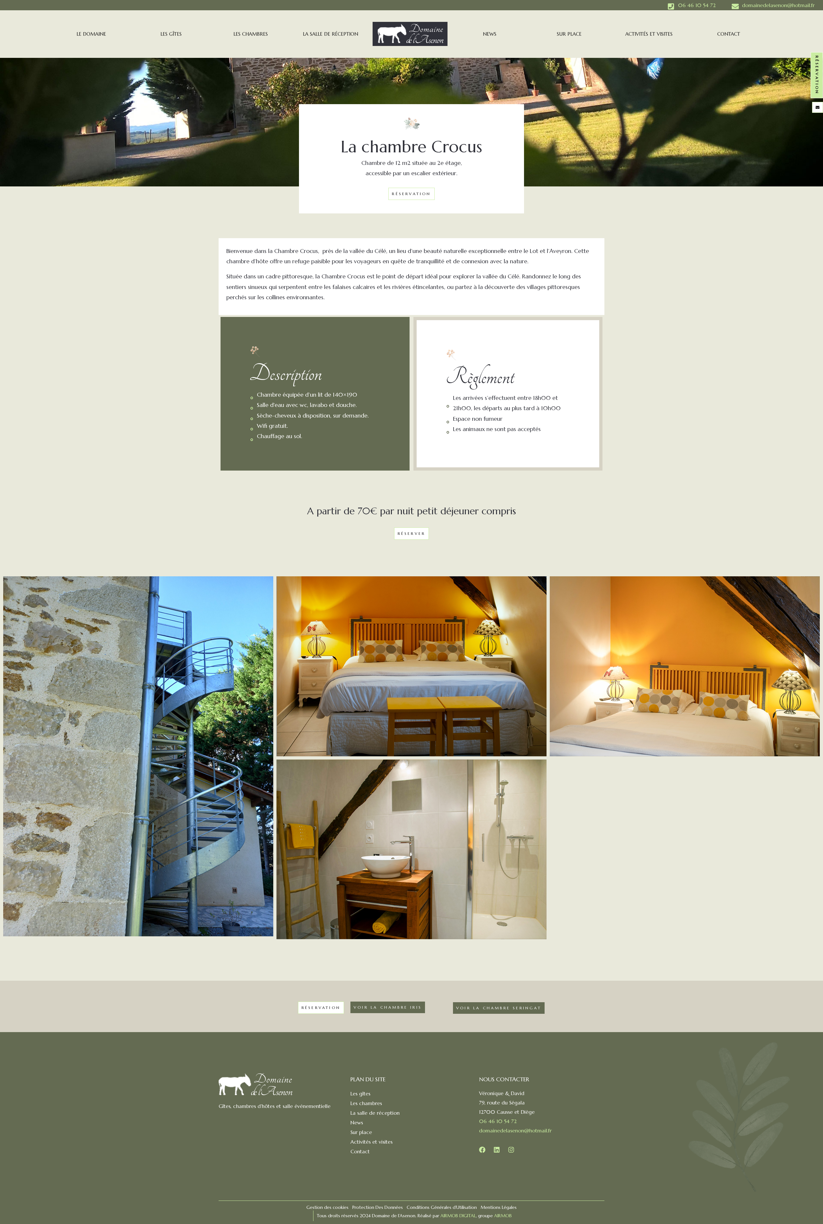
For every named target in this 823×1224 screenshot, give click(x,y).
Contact (728, 34)
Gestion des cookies (327, 1207)
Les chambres (250, 34)
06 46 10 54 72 (498, 1121)
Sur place (361, 1132)
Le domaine (91, 34)
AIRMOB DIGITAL (458, 1216)
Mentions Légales (499, 1207)
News (489, 34)
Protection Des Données (377, 1207)
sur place (569, 34)
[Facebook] (482, 1150)
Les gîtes (171, 34)
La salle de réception (330, 34)
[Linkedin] (496, 1150)
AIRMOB (503, 1216)
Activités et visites (649, 34)
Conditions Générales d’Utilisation (442, 1207)
